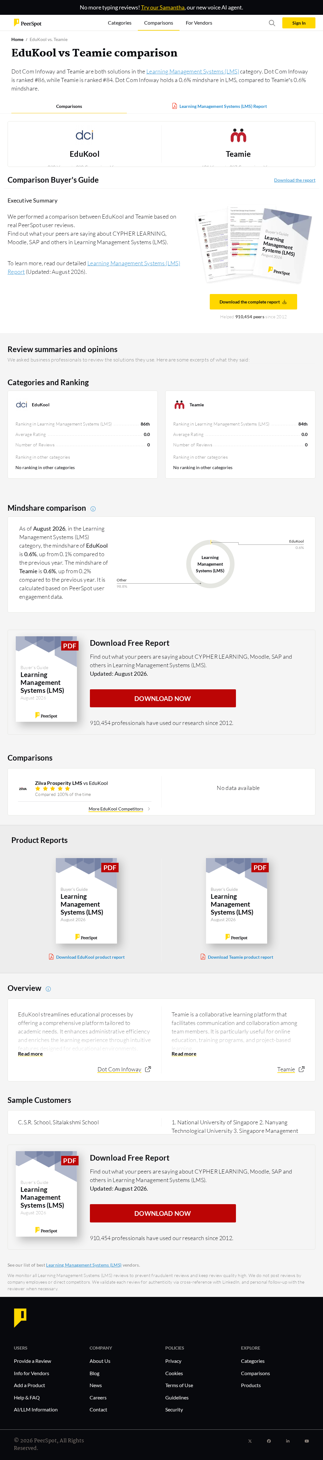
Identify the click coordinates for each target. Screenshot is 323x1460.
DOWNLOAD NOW (162, 698)
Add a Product (29, 1385)
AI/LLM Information (36, 1409)
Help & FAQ (27, 1397)
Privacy (173, 1361)
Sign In (299, 23)
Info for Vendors (31, 1373)
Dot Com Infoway (119, 1069)
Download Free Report (130, 642)
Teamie (238, 154)
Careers (98, 1397)
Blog (94, 1373)
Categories (253, 1361)
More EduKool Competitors (116, 808)
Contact (98, 1409)
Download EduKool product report (90, 957)
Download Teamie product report (240, 957)
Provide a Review (32, 1361)
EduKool (85, 154)
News (96, 1385)
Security (174, 1409)
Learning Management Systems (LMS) (192, 71)
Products (251, 1385)
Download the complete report (250, 301)
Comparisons (69, 106)
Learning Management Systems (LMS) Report (223, 106)
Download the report (294, 180)
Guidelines (177, 1397)
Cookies (174, 1373)
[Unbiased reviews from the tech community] (28, 22)
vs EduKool (71, 783)
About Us (100, 1361)
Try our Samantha (163, 7)
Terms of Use (179, 1385)
